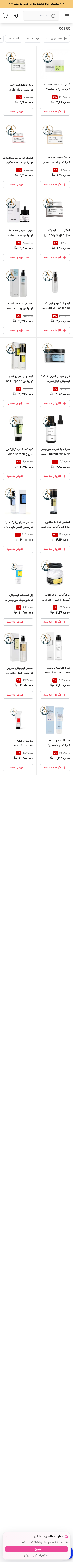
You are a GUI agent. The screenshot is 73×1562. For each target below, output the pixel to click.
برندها (35, 38)
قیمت (16, 38)
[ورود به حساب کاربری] (16, 15)
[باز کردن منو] (66, 15)
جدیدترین (56, 38)
